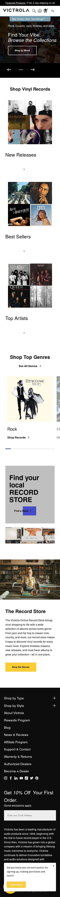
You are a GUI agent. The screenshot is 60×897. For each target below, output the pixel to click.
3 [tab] (19, 449)
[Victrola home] (16, 11)
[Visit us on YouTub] (21, 778)
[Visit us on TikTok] (26, 778)
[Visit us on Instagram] (5, 778)
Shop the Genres (20, 666)
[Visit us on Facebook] (10, 778)
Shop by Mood (22, 50)
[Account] (40, 11)
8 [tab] (46, 449)
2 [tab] (13, 449)
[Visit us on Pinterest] (36, 778)
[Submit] (52, 814)
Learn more (16, 884)
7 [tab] (41, 449)
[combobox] (34, 11)
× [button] (53, 866)
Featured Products (16, 3)
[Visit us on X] (31, 778)
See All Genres (28, 366)
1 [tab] (8, 449)
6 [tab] (35, 449)
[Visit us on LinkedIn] (16, 778)
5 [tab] (30, 449)
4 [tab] (24, 449)
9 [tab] (52, 449)
